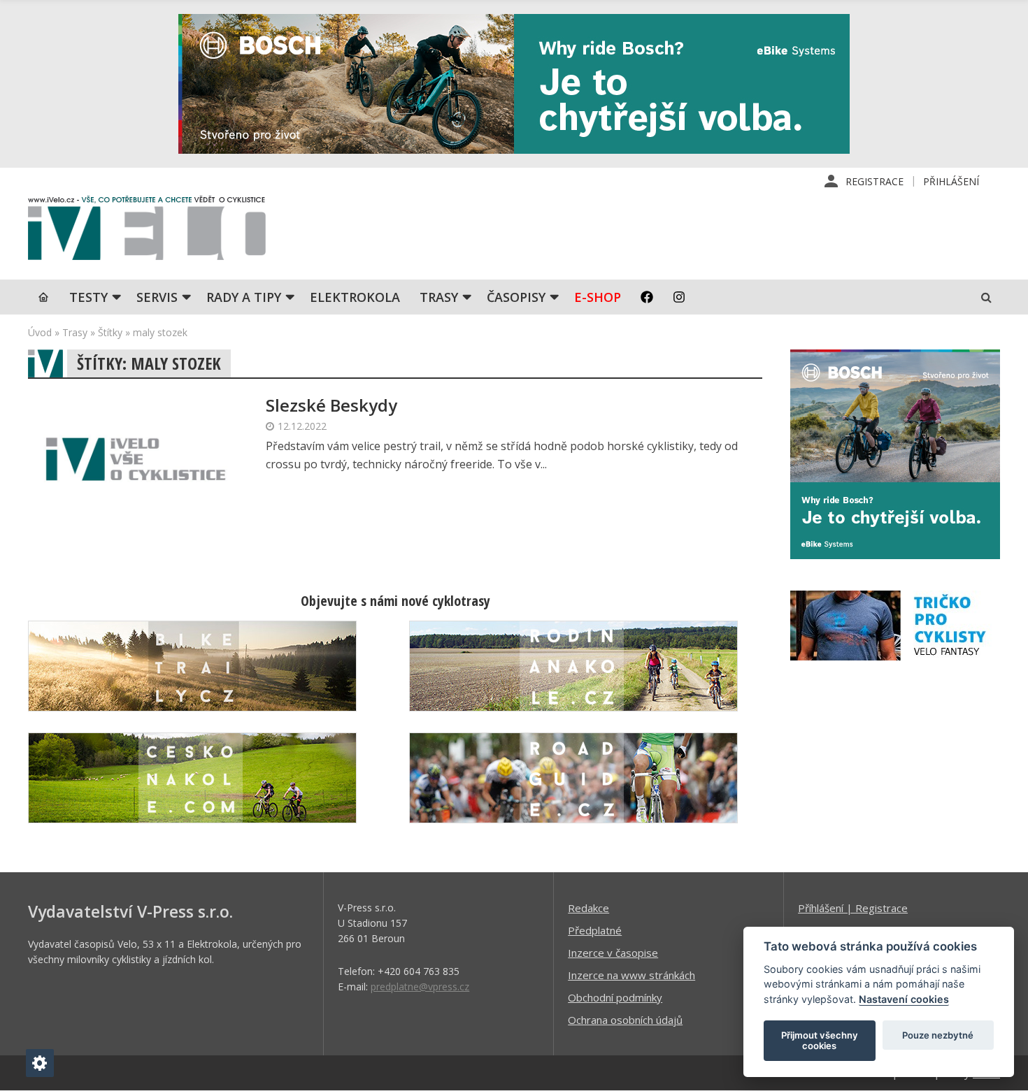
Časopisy (516, 297)
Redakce (588, 908)
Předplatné (595, 930)
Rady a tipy (243, 297)
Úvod (40, 332)
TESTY (88, 297)
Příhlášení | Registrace (853, 908)
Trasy (439, 297)
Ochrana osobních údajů (625, 1020)
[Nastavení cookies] (40, 1063)
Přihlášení (951, 181)
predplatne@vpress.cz (420, 986)
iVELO (147, 231)
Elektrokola (355, 297)
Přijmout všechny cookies (819, 1040)
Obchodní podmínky (615, 997)
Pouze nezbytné (937, 1035)
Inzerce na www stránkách (631, 975)
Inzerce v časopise (613, 953)
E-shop (597, 297)
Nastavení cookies (904, 999)
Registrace (874, 181)
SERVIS (157, 297)
